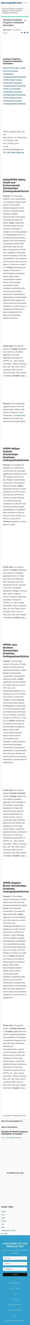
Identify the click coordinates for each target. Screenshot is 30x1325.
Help (15, 1293)
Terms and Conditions (15, 1310)
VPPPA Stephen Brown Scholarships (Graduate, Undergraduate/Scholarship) (14, 101)
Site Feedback (15, 1299)
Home (10, 1288)
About (14, 1137)
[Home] (11, 3)
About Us (18, 1288)
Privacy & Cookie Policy (15, 1304)
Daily (15, 1315)
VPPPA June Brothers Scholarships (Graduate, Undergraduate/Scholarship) (14, 92)
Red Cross (20, 415)
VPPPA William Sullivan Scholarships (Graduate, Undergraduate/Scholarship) (14, 83)
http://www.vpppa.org (15, 152)
